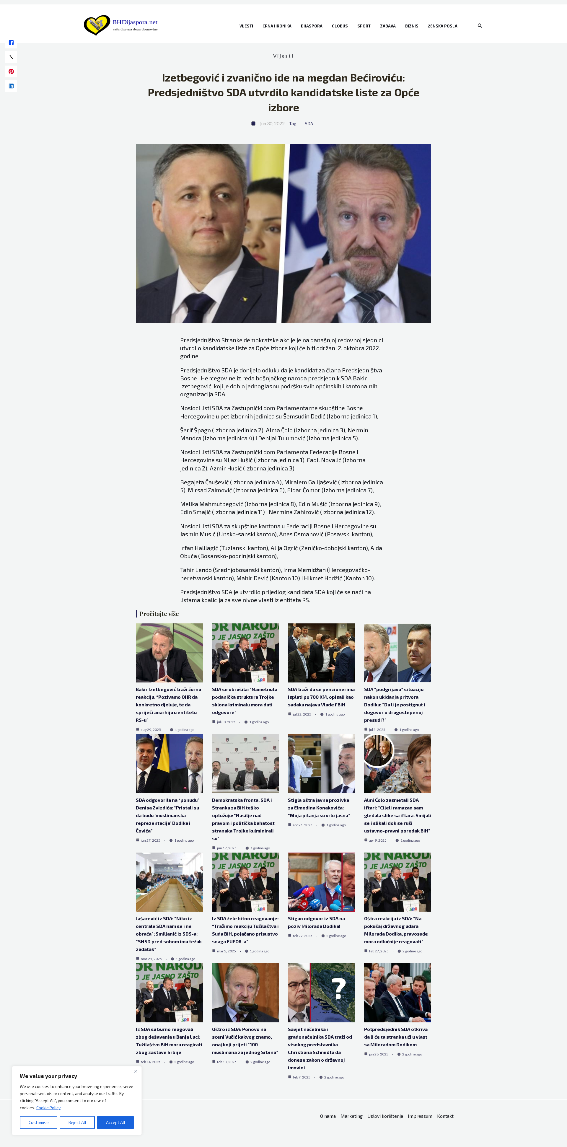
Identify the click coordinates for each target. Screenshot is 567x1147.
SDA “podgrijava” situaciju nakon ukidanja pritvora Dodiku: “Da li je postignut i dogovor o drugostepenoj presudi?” (394, 704)
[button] (480, 26)
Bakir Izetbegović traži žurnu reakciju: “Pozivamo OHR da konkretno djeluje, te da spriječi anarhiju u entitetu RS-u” (168, 704)
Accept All (115, 1122)
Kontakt (445, 1116)
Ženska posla (442, 26)
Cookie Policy (48, 1107)
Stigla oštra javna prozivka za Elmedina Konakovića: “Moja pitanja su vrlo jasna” (319, 807)
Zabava (388, 26)
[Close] (135, 1071)
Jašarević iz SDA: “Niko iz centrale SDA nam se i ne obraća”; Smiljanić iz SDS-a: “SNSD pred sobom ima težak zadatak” (169, 933)
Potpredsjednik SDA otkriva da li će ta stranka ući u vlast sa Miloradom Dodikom (396, 1036)
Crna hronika (277, 26)
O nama (328, 1116)
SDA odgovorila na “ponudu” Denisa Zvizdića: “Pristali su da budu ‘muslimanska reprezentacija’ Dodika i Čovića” (168, 815)
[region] (77, 1100)
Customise (39, 1122)
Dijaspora (311, 26)
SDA (309, 123)
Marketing (351, 1116)
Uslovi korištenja (385, 1116)
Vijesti (246, 26)
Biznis (411, 26)
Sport (364, 26)
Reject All (77, 1122)
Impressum (420, 1116)
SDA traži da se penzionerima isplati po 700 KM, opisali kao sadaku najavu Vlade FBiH (321, 696)
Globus (340, 26)
